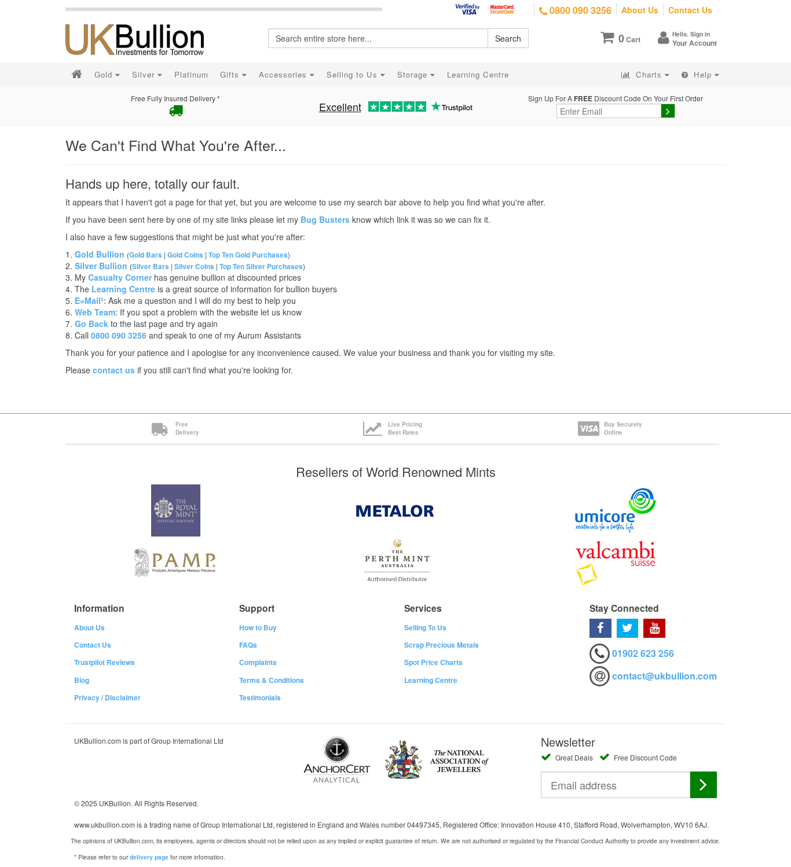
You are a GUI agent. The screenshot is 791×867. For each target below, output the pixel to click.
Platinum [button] (191, 74)
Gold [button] (104, 74)
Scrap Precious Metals (441, 645)
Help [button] (703, 74)
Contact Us (690, 10)
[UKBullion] (142, 21)
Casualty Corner (120, 277)
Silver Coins (194, 266)
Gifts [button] (231, 74)
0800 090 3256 (579, 10)
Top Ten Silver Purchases (261, 266)
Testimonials (260, 697)
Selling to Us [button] (353, 74)
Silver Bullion (101, 265)
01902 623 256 (643, 653)
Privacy (87, 697)
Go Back (91, 323)
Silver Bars (150, 266)
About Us (639, 10)
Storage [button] (413, 74)
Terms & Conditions (271, 680)
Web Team (95, 312)
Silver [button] (145, 74)
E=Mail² (89, 300)
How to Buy (258, 627)
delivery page (149, 857)
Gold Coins (185, 255)
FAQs (248, 645)
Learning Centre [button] (478, 74)
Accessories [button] (284, 74)
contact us (114, 370)
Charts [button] (649, 74)
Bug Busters (325, 219)
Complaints (258, 662)
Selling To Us (425, 627)
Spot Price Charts (433, 662)
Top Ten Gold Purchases (248, 255)
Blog (81, 680)
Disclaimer (123, 697)
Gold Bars (145, 255)
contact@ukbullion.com (664, 675)
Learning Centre (123, 289)
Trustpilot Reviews (104, 662)
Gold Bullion (99, 254)
